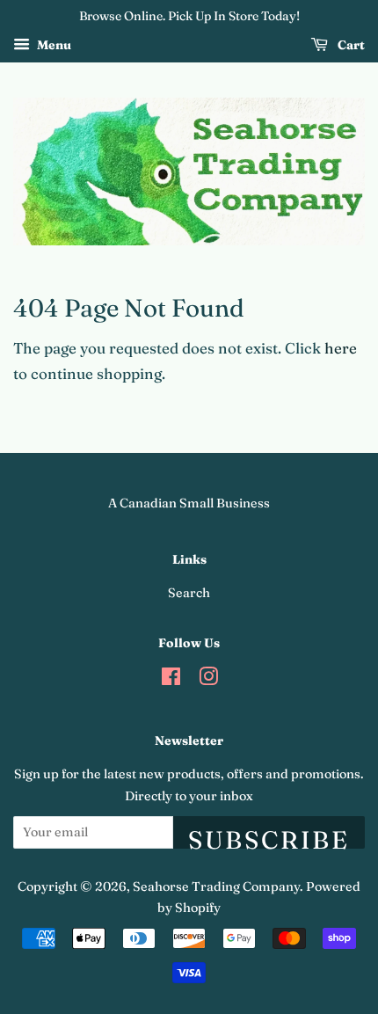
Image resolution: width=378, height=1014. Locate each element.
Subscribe (269, 837)
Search (189, 593)
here (340, 348)
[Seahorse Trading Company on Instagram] (208, 680)
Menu (52, 45)
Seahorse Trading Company (216, 886)
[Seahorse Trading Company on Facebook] (171, 680)
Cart (350, 45)
